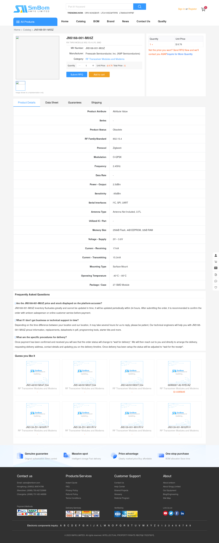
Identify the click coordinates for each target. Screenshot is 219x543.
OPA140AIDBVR (92, 12)
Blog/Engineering (170, 494)
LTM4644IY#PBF (126, 12)
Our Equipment (169, 490)
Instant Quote (71, 482)
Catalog (81, 21)
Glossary (118, 494)
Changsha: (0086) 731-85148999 (31, 494)
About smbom (169, 482)
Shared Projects (121, 490)
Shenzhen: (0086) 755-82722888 (31, 490)
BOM (96, 21)
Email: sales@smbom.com (28, 482)
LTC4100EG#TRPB (109, 12)
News (125, 21)
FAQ (67, 486)
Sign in (182, 8)
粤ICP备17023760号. (145, 535)
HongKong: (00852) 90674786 (30, 486)
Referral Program (121, 498)
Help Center (119, 486)
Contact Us (143, 21)
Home (64, 21)
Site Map (167, 498)
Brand (110, 21)
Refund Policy (72, 494)
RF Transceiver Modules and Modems (105, 59)
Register (192, 8)
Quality (162, 21)
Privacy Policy (72, 490)
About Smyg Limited (172, 486)
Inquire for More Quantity (180, 54)
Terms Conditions (73, 498)
